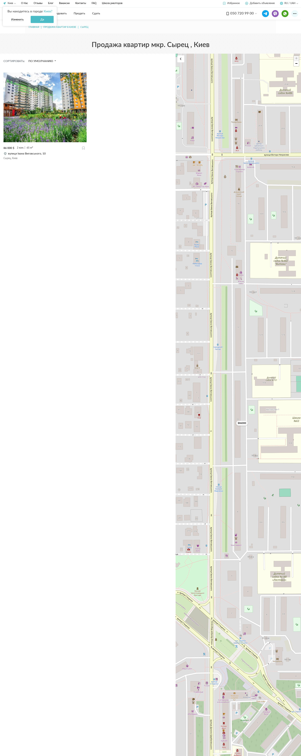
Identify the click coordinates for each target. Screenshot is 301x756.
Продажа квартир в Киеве (59, 27)
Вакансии (64, 3)
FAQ (94, 3)
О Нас (24, 3)
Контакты (80, 3)
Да (42, 19)
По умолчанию (41, 61)
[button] (231, 3)
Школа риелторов (112, 3)
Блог (50, 3)
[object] (45, 156)
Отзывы (38, 3)
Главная (34, 27)
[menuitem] (59, 13)
